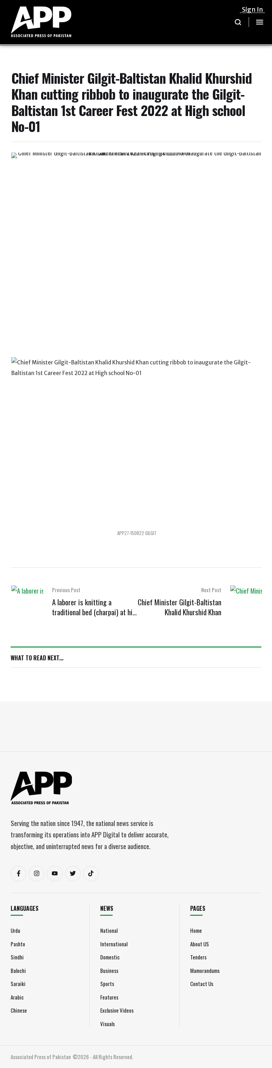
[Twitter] (73, 873)
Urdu (15, 930)
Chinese (19, 1010)
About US (199, 944)
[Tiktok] (91, 873)
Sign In (252, 9)
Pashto (18, 944)
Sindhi (17, 957)
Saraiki (18, 983)
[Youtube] (54, 873)
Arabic (17, 997)
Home (196, 930)
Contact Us (201, 983)
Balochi (18, 970)
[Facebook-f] (18, 873)
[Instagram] (36, 873)
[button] (238, 22)
